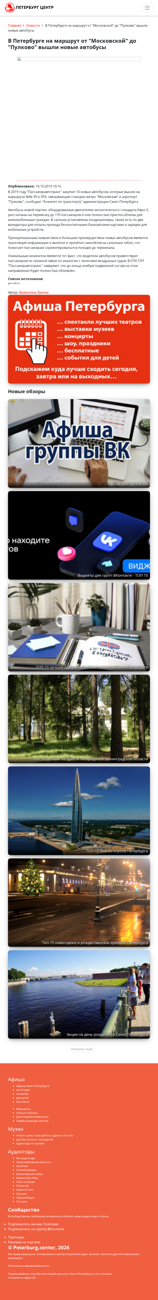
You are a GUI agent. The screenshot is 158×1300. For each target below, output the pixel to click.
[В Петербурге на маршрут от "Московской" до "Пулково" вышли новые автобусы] (79, 118)
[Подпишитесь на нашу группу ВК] (105, 8)
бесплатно (23, 1102)
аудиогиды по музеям (30, 1143)
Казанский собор (27, 1178)
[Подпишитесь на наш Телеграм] (101, 8)
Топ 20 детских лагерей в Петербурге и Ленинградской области (91, 758)
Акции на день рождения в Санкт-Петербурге (107, 1034)
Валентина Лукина (34, 292)
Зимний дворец (26, 1170)
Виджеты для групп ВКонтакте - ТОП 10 (113, 575)
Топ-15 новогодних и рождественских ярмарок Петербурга (95, 942)
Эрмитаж (22, 1166)
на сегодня (23, 1090)
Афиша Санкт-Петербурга (32, 1086)
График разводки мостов (32, 1121)
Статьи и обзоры (27, 1113)
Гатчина (21, 1201)
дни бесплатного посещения (34, 1139)
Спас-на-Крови (25, 1182)
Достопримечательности (32, 1117)
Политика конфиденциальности (28, 1266)
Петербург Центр (34, 7)
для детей (22, 1098)
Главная (14, 25)
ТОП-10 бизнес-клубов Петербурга (117, 850)
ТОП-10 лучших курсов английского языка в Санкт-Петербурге (92, 667)
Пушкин (21, 1193)
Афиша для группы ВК (128, 483)
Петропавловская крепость (33, 1162)
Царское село (25, 1189)
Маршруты (23, 1109)
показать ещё (81, 1049)
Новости (33, 25)
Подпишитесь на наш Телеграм (33, 1224)
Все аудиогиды (25, 1158)
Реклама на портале (24, 1242)
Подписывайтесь (19, 1274)
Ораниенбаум (25, 1197)
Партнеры (16, 1237)
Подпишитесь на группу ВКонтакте (36, 1229)
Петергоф (22, 1185)
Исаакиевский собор (29, 1174)
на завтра (22, 1094)
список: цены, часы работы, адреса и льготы (44, 1135)
